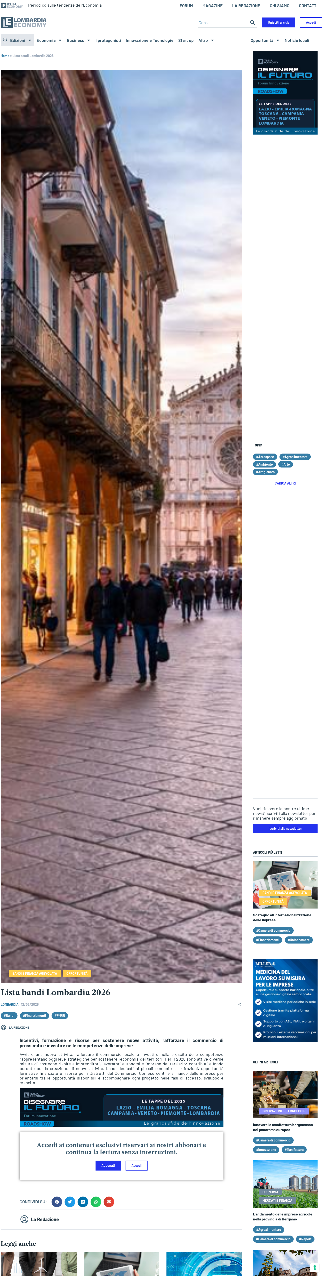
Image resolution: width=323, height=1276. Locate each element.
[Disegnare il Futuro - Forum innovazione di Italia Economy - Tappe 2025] (121, 1125)
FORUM (186, 5)
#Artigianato (265, 472)
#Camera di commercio (273, 930)
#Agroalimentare (295, 457)
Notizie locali (297, 40)
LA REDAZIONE (246, 5)
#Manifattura (294, 1150)
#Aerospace (265, 457)
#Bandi (9, 1016)
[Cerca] (252, 22)
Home (5, 56)
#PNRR (60, 1016)
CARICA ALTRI (285, 483)
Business (75, 40)
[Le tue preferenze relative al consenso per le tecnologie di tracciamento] (314, 1267)
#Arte (285, 464)
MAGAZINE (212, 5)
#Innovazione (266, 1150)
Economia (46, 40)
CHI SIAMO (279, 5)
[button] (57, 1202)
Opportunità (262, 40)
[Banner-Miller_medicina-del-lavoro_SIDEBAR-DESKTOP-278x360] (285, 1040)
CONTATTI (308, 5)
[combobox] (223, 22)
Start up (186, 40)
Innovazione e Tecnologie (150, 40)
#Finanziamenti (34, 1016)
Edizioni (17, 40)
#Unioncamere (299, 940)
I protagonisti (108, 40)
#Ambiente (264, 464)
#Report (305, 1239)
